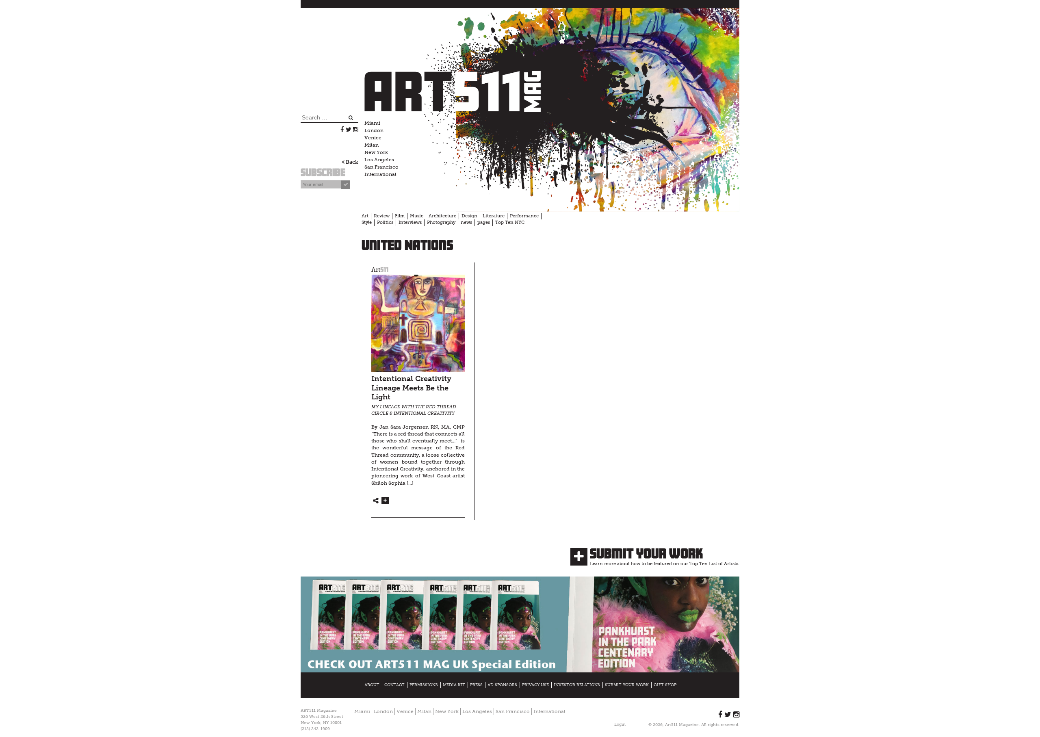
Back (351, 162)
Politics (385, 222)
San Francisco (381, 167)
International (380, 174)
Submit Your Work (646, 553)
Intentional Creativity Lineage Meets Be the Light (411, 388)
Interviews (410, 222)
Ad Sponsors (502, 685)
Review (382, 216)
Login (620, 724)
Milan (371, 145)
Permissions (424, 685)
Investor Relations (577, 685)
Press (476, 685)
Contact (394, 685)
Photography (441, 222)
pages (483, 222)
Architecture (442, 216)
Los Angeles (379, 160)
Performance (524, 216)
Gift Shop (665, 685)
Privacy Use (535, 685)
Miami (372, 123)
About (371, 685)
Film (400, 216)
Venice (372, 138)
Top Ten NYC (509, 222)
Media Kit (454, 685)
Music (416, 216)
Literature (494, 216)
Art (365, 216)
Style (367, 222)
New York (376, 152)
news (466, 222)
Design (469, 216)
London (374, 130)
